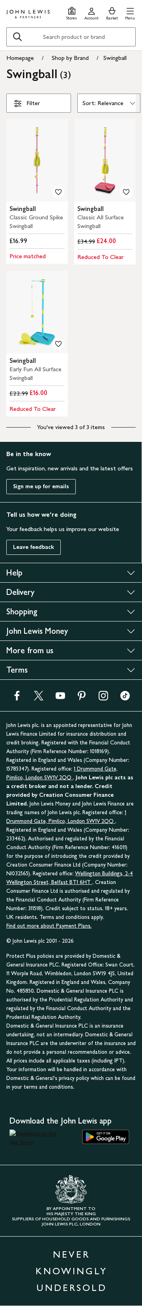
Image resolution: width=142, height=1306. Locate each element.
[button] (130, 12)
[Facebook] (17, 698)
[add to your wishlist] (58, 192)
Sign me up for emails (41, 486)
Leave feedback (33, 547)
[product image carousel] (37, 160)
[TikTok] (125, 698)
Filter (33, 103)
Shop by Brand (70, 57)
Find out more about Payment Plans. (49, 925)
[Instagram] (103, 698)
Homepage (20, 57)
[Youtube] (60, 698)
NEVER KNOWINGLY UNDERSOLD (71, 1270)
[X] (38, 698)
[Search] (17, 36)
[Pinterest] (81, 698)
